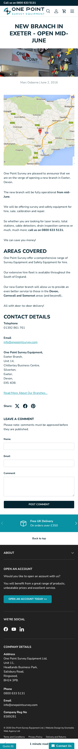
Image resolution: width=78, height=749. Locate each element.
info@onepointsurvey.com (21, 342)
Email (7, 456)
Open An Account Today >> (28, 599)
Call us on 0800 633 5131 (20, 3)
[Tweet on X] (17, 406)
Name (7, 439)
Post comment (39, 504)
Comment (9, 473)
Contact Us (63, 745)
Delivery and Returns (56, 736)
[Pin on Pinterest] (33, 406)
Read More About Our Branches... (26, 393)
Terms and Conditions (14, 736)
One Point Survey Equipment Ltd (27, 727)
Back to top (39, 538)
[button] (64, 11)
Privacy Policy (35, 736)
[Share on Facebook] (25, 406)
